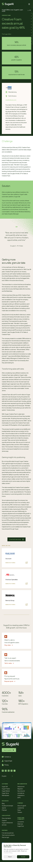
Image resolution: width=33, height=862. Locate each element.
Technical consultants (8, 835)
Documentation (6, 818)
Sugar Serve (5, 793)
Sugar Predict (6, 789)
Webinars (20, 824)
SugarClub (20, 826)
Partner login (5, 837)
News (19, 810)
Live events (20, 822)
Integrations (20, 795)
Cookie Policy (8, 853)
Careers (19, 812)
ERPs (19, 797)
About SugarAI (21, 806)
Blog (3, 803)
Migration (20, 789)
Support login (8, 761)
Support (4, 820)
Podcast (4, 810)
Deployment (20, 786)
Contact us (7, 757)
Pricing (6, 765)
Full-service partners (8, 833)
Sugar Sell (5, 786)
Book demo (22, 4)
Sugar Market (6, 791)
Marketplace (5, 795)
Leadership (20, 808)
